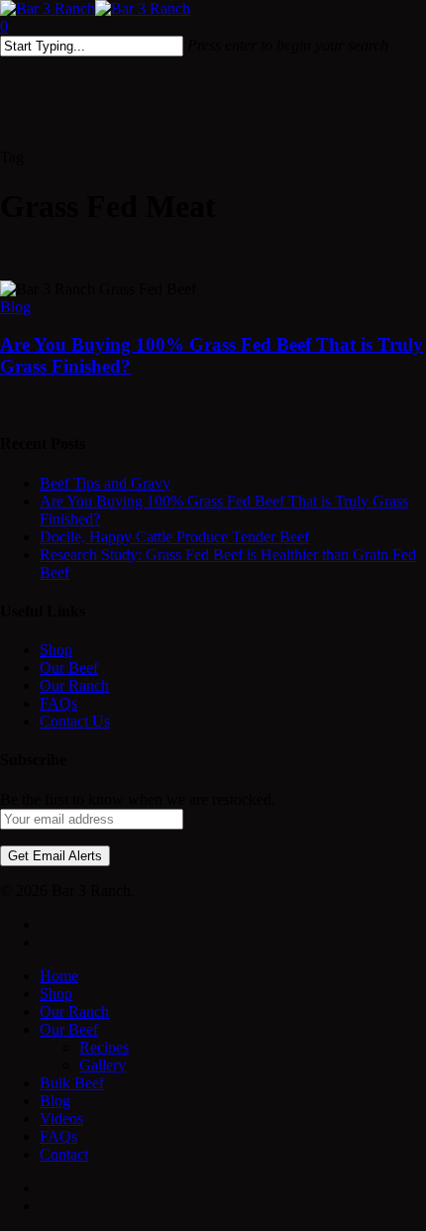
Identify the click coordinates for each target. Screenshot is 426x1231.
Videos (61, 1118)
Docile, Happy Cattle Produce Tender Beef (174, 536)
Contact (64, 1154)
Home (59, 975)
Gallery (102, 1065)
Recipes (104, 1047)
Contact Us (75, 721)
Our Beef (69, 667)
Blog (15, 306)
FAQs (58, 703)
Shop (56, 649)
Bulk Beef (72, 1082)
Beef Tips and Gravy (105, 483)
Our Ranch (74, 685)
